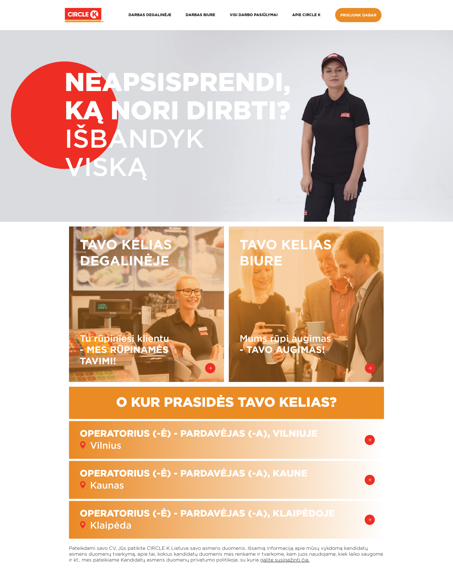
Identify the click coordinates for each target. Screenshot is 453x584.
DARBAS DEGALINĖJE (149, 15)
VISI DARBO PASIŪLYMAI (254, 15)
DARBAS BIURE (200, 15)
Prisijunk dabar (358, 15)
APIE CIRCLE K (306, 15)
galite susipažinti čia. (284, 560)
